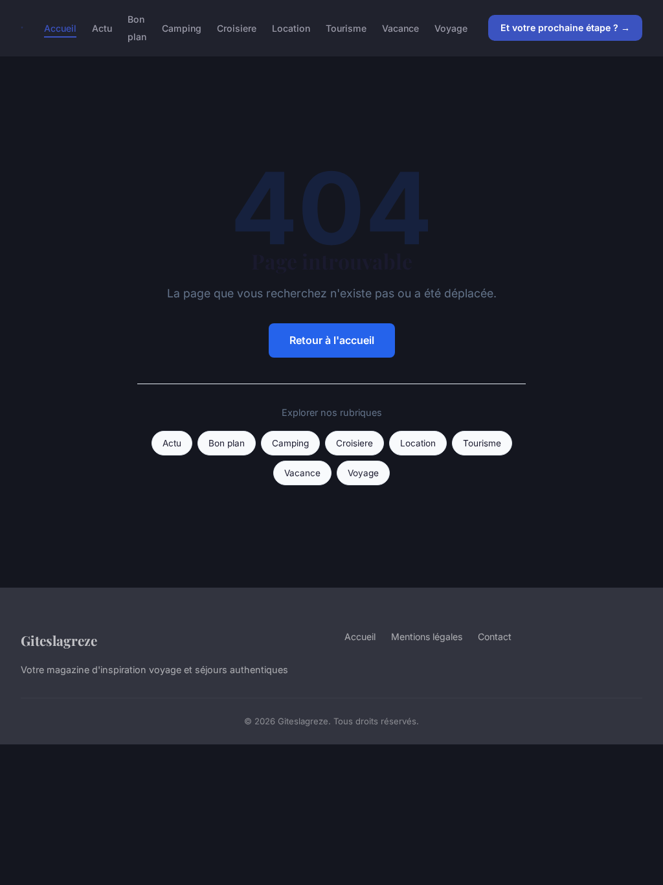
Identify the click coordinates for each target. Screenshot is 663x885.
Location (291, 28)
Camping (181, 28)
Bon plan (137, 28)
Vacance (400, 28)
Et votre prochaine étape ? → (565, 27)
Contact (494, 636)
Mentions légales (426, 636)
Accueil (60, 28)
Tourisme (346, 28)
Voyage (450, 28)
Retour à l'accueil (331, 340)
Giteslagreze (59, 640)
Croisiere (236, 28)
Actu (102, 28)
